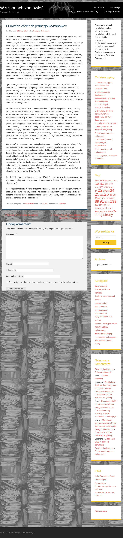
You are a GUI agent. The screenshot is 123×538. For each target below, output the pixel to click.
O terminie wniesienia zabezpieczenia (20, 215)
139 (113, 201)
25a (102, 195)
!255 (106, 184)
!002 (97, 180)
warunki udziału (101, 327)
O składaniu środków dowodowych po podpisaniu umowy (104, 114)
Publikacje (115, 7)
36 (111, 194)
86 (111, 198)
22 (100, 190)
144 (96, 205)
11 (113, 187)
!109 (111, 181)
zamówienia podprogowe (105, 337)
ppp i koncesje (101, 307)
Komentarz (11, 234)
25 (97, 194)
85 (108, 198)
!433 (111, 184)
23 (108, 191)
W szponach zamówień (22, 8)
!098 (107, 181)
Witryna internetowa (14, 276)
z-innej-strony (105, 213)
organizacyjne (101, 303)
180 (104, 205)
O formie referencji (103, 372)
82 (43, 204)
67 (105, 198)
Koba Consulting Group (105, 476)
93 (106, 202)
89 (46, 204)
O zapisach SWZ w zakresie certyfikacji (105, 442)
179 (100, 205)
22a (105, 191)
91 (102, 201)
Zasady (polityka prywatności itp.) (82, 11)
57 (103, 198)
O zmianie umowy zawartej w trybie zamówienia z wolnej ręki (105, 414)
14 (96, 191)
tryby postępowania (103, 317)
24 (112, 190)
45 (96, 198)
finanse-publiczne (103, 208)
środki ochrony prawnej (105, 296)
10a (110, 187)
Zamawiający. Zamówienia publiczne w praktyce (105, 486)
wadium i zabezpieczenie (106, 323)
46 (99, 198)
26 (106, 194)
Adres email (11, 270)
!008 (102, 180)
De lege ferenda (112, 11)
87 (113, 198)
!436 (96, 187)
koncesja (100, 211)
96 (109, 202)
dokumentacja (101, 286)
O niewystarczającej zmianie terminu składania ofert (103, 86)
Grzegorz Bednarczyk (41, 31)
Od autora (99, 7)
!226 (102, 184)
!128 (97, 183)
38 (114, 195)
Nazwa (9, 264)
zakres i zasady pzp (103, 334)
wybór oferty (29, 204)
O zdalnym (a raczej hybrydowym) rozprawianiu (103, 143)
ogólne (109, 211)
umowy (98, 320)
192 (108, 205)
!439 (101, 187)
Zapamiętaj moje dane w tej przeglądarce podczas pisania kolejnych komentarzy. (44, 282)
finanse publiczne (102, 289)
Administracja (101, 511)
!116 (115, 181)
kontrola (98, 293)
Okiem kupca (100, 480)
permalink (62, 204)
